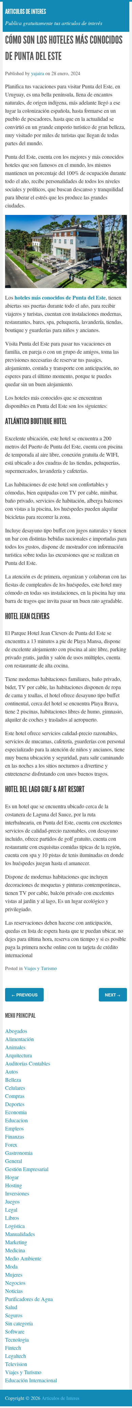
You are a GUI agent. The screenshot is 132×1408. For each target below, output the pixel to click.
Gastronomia (18, 1152)
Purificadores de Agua (29, 1298)
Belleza (13, 1079)
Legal (11, 1209)
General (13, 1160)
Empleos (14, 1128)
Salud (11, 1307)
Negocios (15, 1282)
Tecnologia (17, 1339)
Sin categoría (19, 1323)
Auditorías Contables (27, 1063)
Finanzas (14, 1136)
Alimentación (19, 1038)
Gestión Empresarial (26, 1168)
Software (14, 1331)
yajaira (37, 73)
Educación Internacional (31, 1380)
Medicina (15, 1250)
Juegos (12, 1201)
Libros (12, 1217)
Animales (15, 1047)
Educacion (16, 1120)
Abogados (16, 1030)
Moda (11, 1266)
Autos (11, 1071)
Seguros (13, 1315)
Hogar (12, 1177)
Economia (16, 1112)
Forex (11, 1144)
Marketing (16, 1242)
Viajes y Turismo (40, 968)
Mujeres (13, 1274)
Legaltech (15, 1355)
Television (16, 1363)
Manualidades (20, 1233)
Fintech (13, 1347)
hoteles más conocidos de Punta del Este (60, 297)
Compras (14, 1095)
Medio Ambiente (23, 1258)
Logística (15, 1225)
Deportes (14, 1103)
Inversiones (17, 1193)
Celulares (15, 1087)
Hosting (13, 1185)
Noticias (14, 1290)
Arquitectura (18, 1055)
